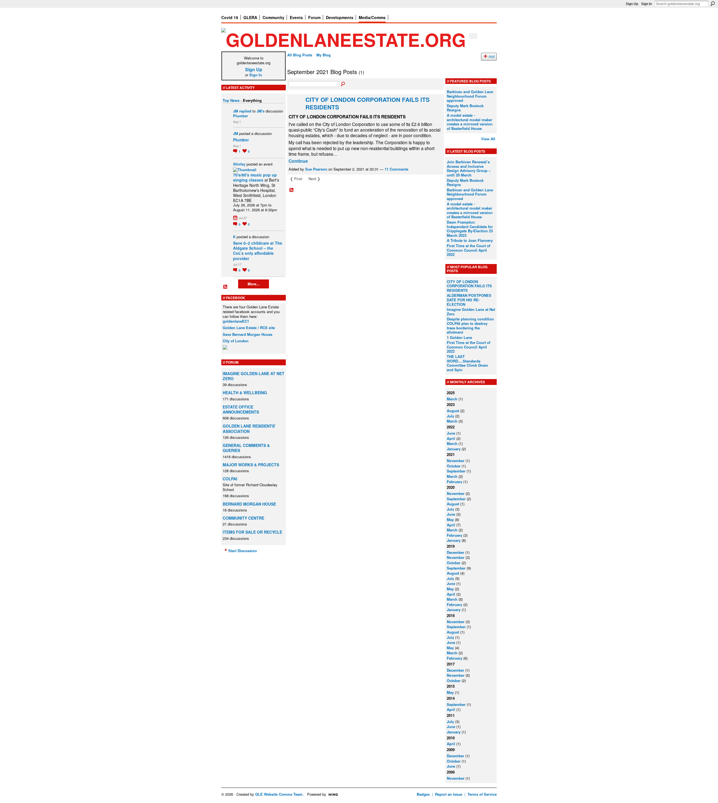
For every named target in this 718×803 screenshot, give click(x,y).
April (451, 438)
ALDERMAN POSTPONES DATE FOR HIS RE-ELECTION (469, 300)
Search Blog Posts (343, 84)
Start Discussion (242, 550)
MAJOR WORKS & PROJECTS (251, 464)
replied (245, 111)
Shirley (239, 164)
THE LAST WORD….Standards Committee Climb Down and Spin (467, 363)
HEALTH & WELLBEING (245, 392)
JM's (260, 111)
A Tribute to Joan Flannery (470, 240)
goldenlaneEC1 (236, 321)
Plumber (240, 115)
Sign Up (632, 4)
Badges (423, 794)
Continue (298, 161)
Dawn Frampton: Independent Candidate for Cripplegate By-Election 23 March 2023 (470, 228)
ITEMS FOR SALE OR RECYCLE (252, 532)
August (453, 410)
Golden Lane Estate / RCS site (249, 327)
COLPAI (230, 478)
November (455, 460)
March (452, 399)
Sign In (646, 4)
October (454, 466)
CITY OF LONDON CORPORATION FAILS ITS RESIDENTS (367, 103)
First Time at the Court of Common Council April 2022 (468, 250)
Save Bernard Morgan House (247, 334)
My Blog (323, 55)
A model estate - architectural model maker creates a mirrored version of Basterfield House (470, 122)
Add (492, 56)
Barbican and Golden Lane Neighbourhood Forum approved (470, 96)
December (455, 552)
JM (235, 111)
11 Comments (396, 169)
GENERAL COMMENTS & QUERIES (246, 447)
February (454, 481)
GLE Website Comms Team (279, 794)
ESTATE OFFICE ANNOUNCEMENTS (241, 409)
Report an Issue (448, 794)
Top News (231, 100)
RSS (225, 287)
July (450, 416)
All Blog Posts (299, 55)
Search (712, 3)
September (456, 471)
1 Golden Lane (459, 337)
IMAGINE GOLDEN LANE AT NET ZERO (253, 376)
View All (488, 138)
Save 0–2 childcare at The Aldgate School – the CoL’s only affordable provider (257, 250)
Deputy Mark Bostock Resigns (465, 108)
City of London (235, 340)
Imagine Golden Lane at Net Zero (471, 311)
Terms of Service (482, 794)
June (451, 433)
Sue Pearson (316, 169)
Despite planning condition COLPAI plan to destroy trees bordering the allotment (470, 325)
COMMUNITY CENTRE (243, 518)
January (454, 448)
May (450, 519)
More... (254, 283)
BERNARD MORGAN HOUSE (249, 504)
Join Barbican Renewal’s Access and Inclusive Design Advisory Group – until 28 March (469, 168)
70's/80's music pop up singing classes (255, 177)
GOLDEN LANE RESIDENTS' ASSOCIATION (249, 428)
